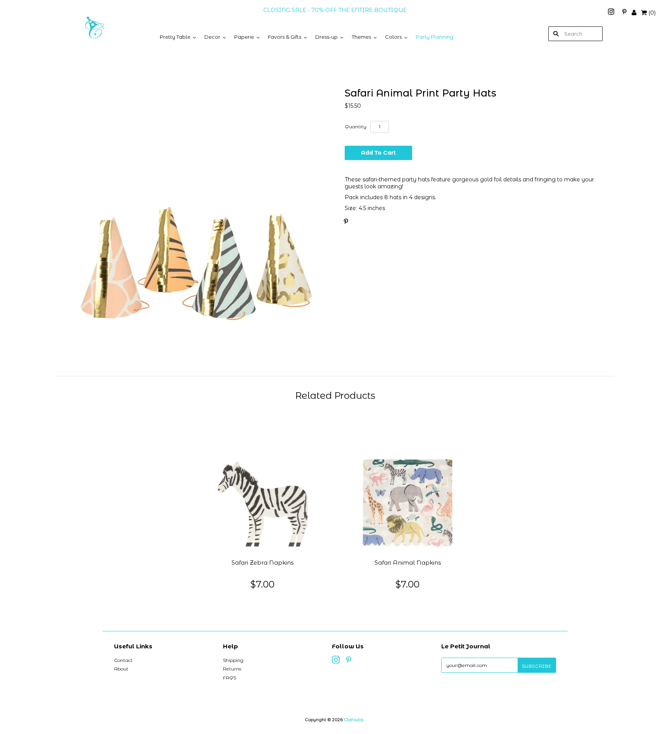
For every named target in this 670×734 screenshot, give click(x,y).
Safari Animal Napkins (408, 562)
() (652, 12)
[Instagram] (612, 12)
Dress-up (326, 37)
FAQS (229, 678)
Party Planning (434, 37)
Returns (232, 669)
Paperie (244, 37)
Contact (123, 660)
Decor (212, 37)
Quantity (355, 126)
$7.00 (262, 584)
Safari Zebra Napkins (262, 562)
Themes (361, 37)
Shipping (233, 660)
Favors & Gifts (284, 37)
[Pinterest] (624, 12)
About (121, 669)
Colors (393, 37)
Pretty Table (175, 37)
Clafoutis (353, 719)
